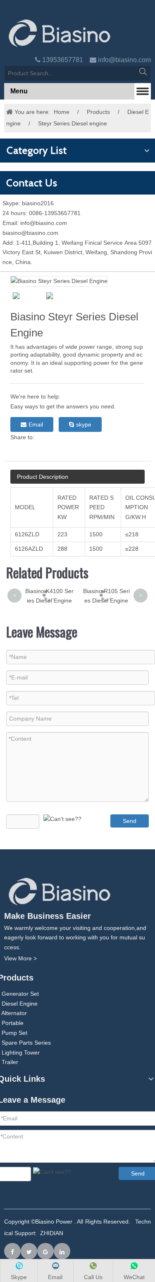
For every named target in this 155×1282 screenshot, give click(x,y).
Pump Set (14, 1032)
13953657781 (62, 59)
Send (129, 821)
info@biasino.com (124, 59)
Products (98, 112)
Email (36, 424)
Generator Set (20, 993)
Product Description (42, 476)
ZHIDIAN (51, 1233)
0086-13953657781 (55, 213)
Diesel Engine (20, 1003)
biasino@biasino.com (30, 233)
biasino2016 (38, 203)
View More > (20, 958)
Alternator (14, 1013)
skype (83, 424)
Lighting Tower (21, 1052)
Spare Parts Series (26, 1042)
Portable (13, 1023)
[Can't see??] (62, 819)
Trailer (10, 1062)
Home (61, 112)
